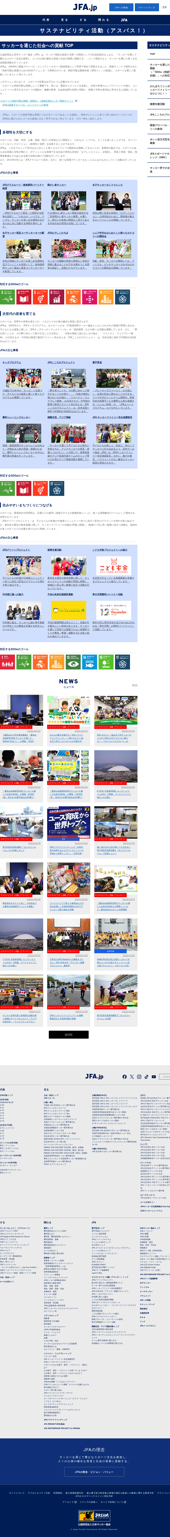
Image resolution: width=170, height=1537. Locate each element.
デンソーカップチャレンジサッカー (58, 1144)
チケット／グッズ (147, 1304)
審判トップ (48, 1228)
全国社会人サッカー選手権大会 (56, 1124)
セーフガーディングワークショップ (58, 1404)
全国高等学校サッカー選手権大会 (106, 1109)
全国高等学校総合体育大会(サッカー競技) (109, 1112)
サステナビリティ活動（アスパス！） (94, 30)
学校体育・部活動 (7, 1258)
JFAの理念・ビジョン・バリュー (94, 1471)
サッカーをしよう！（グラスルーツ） (15, 1228)
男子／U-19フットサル (9, 1148)
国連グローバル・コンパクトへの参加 (107, 1319)
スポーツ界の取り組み (53, 1390)
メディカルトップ (51, 1315)
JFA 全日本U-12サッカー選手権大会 (107, 1151)
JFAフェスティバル (8, 1264)
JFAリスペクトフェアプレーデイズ (58, 1392)
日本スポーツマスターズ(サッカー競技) (60, 1133)
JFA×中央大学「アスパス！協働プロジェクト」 (111, 1291)
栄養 (45, 1337)
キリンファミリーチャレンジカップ (14, 1244)
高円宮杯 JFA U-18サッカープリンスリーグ (110, 1103)
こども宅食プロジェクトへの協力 (105, 1313)
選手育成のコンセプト (101, 1230)
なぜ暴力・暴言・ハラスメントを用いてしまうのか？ (66, 1370)
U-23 (2, 1104)
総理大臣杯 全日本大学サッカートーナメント (62, 1138)
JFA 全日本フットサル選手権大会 (154, 1165)
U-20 (2, 1130)
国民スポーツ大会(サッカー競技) (57, 1116)
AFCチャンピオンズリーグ (55, 1107)
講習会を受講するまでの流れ (56, 1268)
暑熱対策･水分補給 (51, 1321)
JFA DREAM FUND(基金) (54, 1424)
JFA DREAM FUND (148, 1267)
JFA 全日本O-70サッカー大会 (152, 1155)
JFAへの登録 (121, 7)
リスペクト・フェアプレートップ (57, 1353)
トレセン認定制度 (99, 1233)
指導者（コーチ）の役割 (54, 1260)
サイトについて (17, 1492)
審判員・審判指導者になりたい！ (57, 1236)
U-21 (2, 1107)
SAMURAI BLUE (6, 1102)
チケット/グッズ (147, 7)
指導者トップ (49, 1257)
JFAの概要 (144, 1233)
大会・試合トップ (51, 1095)
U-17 (2, 1115)
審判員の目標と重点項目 (54, 1253)
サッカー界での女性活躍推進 (103, 1285)
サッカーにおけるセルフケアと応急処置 (60, 1343)
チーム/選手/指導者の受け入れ (104, 1340)
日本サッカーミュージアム (151, 1210)
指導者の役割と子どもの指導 (56, 1376)
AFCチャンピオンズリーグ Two (57, 1113)
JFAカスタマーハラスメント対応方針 (94, 1495)
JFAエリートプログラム (101, 1239)
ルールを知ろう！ (147, 1202)
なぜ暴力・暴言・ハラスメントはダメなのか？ (63, 1373)
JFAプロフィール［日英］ (150, 1270)
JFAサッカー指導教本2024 (55, 1280)
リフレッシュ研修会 (52, 1274)
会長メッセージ (146, 1230)
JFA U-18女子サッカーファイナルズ (155, 1109)
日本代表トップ (6, 1095)
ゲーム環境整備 (98, 1259)
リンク (142, 1321)
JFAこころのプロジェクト (102, 1293)
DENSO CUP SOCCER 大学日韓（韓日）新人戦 (64, 1150)
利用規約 (57, 1492)
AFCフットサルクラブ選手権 (152, 1190)
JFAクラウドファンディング (55, 1419)
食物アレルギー (50, 1335)
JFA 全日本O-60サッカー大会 (152, 1152)
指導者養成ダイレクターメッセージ (58, 1263)
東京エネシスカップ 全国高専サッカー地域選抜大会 (65, 1158)
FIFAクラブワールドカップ (55, 1164)
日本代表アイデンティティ (11, 1169)
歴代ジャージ (5, 1172)
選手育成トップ (98, 1228)
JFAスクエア (5, 1250)
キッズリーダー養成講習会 (11, 1256)
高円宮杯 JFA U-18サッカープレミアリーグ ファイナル (114, 1098)
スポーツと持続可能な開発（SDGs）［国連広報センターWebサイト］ (37, 100)
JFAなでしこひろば (8, 1239)
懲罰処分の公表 (50, 1415)
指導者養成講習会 (51, 1271)
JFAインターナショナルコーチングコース (61, 1308)
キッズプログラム (7, 1253)
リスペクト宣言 (50, 1356)
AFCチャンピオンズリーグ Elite (57, 1110)
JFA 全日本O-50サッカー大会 (152, 1149)
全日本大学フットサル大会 (151, 1173)
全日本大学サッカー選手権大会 (56, 1136)
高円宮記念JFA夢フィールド (103, 1267)
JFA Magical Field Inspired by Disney (15, 1236)
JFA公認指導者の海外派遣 (54, 1305)
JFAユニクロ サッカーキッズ (12, 1233)
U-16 (2, 1118)
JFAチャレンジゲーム (9, 1241)
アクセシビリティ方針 (39, 1492)
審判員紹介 (48, 1242)
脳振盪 (46, 1318)
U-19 (2, 1110)
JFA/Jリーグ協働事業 (100, 1270)
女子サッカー (145, 1283)
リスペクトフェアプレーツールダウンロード (62, 1409)
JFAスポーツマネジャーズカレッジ (106, 1302)
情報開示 (143, 1247)
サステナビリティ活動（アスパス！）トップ (110, 1277)
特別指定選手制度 (99, 1256)
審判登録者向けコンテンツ (55, 1244)
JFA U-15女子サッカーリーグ (152, 1120)
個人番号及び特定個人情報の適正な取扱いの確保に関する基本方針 (120, 1492)
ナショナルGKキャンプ (101, 1242)
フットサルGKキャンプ (101, 1250)
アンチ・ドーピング (52, 1332)
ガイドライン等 (50, 1311)
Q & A (142, 1317)
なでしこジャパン (7, 1127)
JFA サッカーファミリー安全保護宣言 (59, 1359)
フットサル (144, 1287)
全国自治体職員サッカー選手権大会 (58, 1127)
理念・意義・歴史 (51, 1285)
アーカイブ (68, 1501)
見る (65, 19)
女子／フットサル (7, 1151)
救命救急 (47, 1323)
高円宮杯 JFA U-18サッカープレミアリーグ (110, 1100)
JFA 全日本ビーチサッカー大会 (153, 1197)
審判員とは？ (49, 1233)
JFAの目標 (144, 1236)
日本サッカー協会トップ (150, 1228)
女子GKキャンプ (98, 1244)
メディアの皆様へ (89, 1501)
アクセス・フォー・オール (151, 1261)
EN (165, 7)
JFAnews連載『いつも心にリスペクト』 (60, 1381)
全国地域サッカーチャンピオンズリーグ (60, 1119)
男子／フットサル (7, 1145)
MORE (69, 1035)
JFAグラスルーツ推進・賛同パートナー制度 (18, 1272)
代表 (46, 19)
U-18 (2, 1112)
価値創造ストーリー (148, 1253)
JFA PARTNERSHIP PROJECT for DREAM (62, 1428)
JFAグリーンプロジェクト (102, 1279)
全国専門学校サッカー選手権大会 (57, 1161)
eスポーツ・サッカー (8, 1165)
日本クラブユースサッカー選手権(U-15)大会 (110, 1138)
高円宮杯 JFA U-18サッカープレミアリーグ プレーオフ (114, 1106)
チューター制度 (50, 1294)
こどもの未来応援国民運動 (103, 1299)
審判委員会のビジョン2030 (55, 1230)
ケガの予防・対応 (51, 1340)
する (84, 19)
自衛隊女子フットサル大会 (151, 1171)
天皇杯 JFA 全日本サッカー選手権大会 (59, 1105)
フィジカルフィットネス (54, 1299)
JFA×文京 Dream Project (150, 1264)
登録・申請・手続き (148, 1244)
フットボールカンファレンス (56, 1277)
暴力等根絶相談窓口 (52, 1412)
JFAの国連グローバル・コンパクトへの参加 (25, 104)
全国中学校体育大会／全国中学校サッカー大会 (111, 1133)
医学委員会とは (50, 1346)
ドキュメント (145, 1295)
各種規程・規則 (146, 1242)
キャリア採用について (112, 1501)
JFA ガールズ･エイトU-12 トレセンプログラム (111, 1247)
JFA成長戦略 (145, 1239)
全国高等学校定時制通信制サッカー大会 (108, 1114)
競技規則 (47, 1247)
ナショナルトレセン (100, 1236)
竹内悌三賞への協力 (100, 1296)
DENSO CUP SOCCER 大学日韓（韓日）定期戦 (64, 1147)
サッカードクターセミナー (55, 1326)
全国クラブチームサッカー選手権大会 (59, 1122)
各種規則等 (144, 1313)
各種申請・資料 (50, 1291)
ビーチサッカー (6, 1158)
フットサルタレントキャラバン (104, 1253)
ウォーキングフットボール (11, 1247)
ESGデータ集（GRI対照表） (152, 1250)
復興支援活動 (97, 1310)
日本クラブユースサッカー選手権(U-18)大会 (110, 1117)
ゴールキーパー (50, 1297)
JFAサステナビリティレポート (104, 1316)
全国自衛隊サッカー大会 (54, 1130)
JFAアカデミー (98, 1261)
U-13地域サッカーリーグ (102, 1136)
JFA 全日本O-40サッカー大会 (152, 1147)
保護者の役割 (49, 1378)
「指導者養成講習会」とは (55, 1266)
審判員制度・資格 (51, 1239)
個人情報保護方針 (75, 1492)
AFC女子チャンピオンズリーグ (153, 1134)
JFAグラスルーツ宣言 (9, 1230)
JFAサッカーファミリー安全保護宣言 (107, 1288)
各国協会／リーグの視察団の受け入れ (107, 1343)
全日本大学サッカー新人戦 (55, 1141)
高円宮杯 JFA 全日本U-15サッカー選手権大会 (110, 1130)
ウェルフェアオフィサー (54, 1395)
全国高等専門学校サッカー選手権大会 (59, 1155)
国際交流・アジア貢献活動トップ (105, 1326)
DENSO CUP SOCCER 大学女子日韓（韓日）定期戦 (65, 1152)
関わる (104, 19)
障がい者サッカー (7, 1261)
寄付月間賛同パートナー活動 (103, 1322)
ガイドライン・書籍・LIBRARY (57, 1349)
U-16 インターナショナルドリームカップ (109, 1123)
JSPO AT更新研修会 (52, 1329)
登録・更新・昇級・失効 (54, 1288)
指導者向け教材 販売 (52, 1283)
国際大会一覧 (49, 1098)
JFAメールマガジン (148, 1325)
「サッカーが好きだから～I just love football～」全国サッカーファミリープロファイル (19, 1268)
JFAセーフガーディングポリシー (57, 1361)
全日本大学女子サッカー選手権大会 (155, 1106)
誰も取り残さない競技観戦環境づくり (107, 1282)
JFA (94, 1222)
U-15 (2, 1120)
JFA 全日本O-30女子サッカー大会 (154, 1100)
